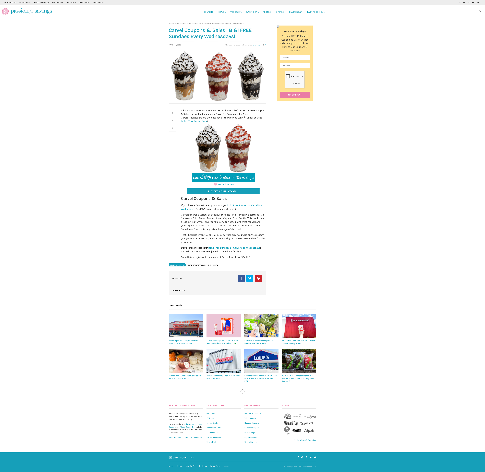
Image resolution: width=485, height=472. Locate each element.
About (171, 466)
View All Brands (250, 442)
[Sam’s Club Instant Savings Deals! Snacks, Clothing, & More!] (261, 325)
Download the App (10, 2)
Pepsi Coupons (250, 437)
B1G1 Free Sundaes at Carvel (223, 191)
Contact (179, 466)
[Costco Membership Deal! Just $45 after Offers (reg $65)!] (224, 361)
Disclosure (203, 466)
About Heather (175, 437)
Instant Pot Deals (214, 428)
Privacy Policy (215, 466)
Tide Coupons (250, 418)
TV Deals (210, 418)
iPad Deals (211, 413)
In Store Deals (192, 23)
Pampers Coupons (252, 428)
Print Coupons (84, 2)
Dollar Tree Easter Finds (194, 121)
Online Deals (189, 424)
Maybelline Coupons (252, 413)
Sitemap (226, 466)
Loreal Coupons (250, 432)
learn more (256, 45)
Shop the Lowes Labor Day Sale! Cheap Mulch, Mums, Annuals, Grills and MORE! (260, 378)
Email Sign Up (191, 466)
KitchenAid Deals (213, 432)
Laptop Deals (212, 423)
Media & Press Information (305, 440)
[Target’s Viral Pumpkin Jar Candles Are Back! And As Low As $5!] (186, 361)
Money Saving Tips (187, 427)
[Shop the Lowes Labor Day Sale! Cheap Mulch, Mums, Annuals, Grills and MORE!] (261, 361)
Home (171, 23)
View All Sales (212, 442)
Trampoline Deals (214, 437)
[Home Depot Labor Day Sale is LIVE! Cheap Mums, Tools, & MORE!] (186, 325)
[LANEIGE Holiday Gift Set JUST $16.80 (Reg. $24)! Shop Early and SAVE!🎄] (224, 325)
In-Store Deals (180, 23)
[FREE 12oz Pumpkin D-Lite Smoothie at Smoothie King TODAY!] (299, 326)
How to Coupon (57, 2)
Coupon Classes (71, 2)
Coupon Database (98, 2)
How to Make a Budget (41, 2)
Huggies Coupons (251, 423)
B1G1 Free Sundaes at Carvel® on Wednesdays (234, 247)
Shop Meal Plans (25, 2)
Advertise (198, 437)
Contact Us (187, 437)
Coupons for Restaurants (196, 265)
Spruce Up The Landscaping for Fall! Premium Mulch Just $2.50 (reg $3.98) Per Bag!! (298, 378)
